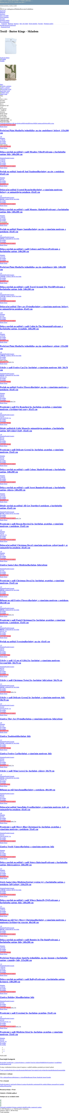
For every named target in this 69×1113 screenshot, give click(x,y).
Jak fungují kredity (45, 1077)
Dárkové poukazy (22, 1084)
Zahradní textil (7, 1064)
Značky (15, 1084)
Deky (46, 1062)
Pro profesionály (36, 1084)
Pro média (43, 1084)
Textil (14, 25)
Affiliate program (51, 1084)
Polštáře (42, 1062)
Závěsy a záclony (15, 1062)
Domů (2, 25)
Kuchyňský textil (5, 1062)
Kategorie (6, 25)
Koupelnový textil (53, 1062)
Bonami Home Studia (34, 1077)
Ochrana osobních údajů (19, 1107)
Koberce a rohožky (25, 1062)
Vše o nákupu (4, 1077)
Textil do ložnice (35, 1062)
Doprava (10, 1077)
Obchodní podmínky (6, 1107)
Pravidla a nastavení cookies (34, 1107)
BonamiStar (8, 1086)
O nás (11, 1084)
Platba (26, 1077)
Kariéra (29, 1084)
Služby (2, 1084)
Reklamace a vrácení (19, 1077)
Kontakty (6, 1084)
